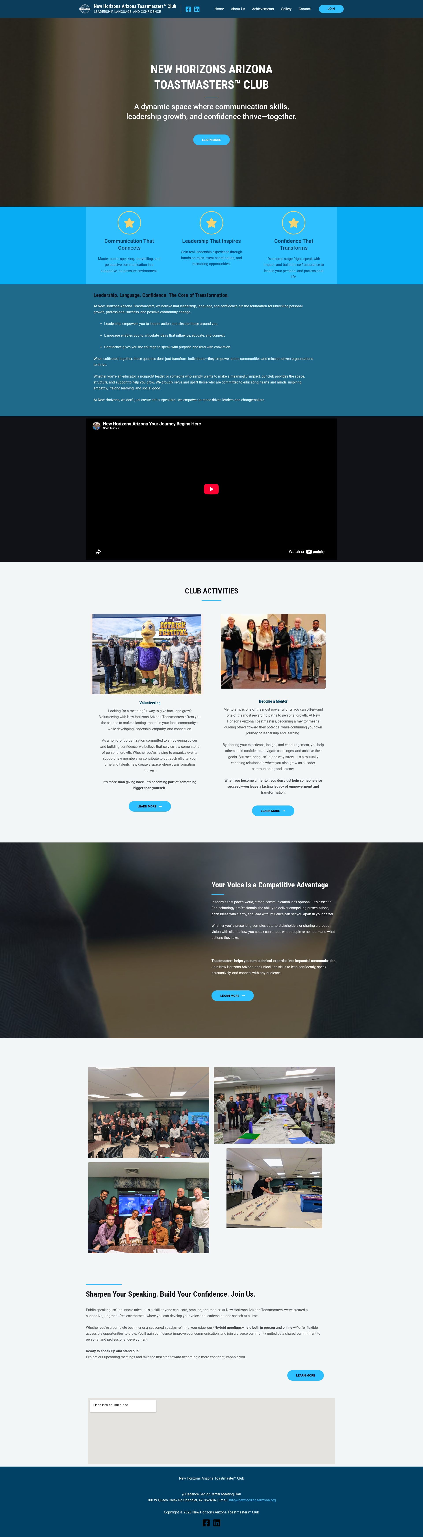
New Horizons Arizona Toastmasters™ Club (135, 6)
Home (219, 9)
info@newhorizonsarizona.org (252, 1500)
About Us (238, 9)
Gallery (286, 9)
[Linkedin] (197, 9)
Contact (305, 9)
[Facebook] (188, 9)
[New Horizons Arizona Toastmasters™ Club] (84, 9)
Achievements (263, 9)
